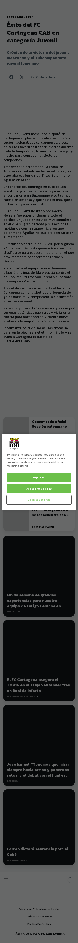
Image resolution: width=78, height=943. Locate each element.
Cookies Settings (39, 500)
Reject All (39, 477)
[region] (39, 471)
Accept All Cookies (39, 488)
